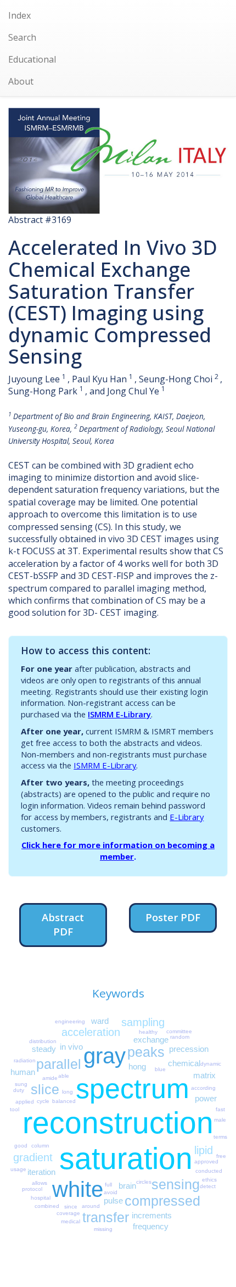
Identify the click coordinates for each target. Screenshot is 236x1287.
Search (22, 37)
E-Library (187, 816)
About (20, 81)
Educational (32, 59)
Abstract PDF (63, 924)
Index (19, 15)
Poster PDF (172, 917)
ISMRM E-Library (119, 714)
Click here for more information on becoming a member (118, 850)
